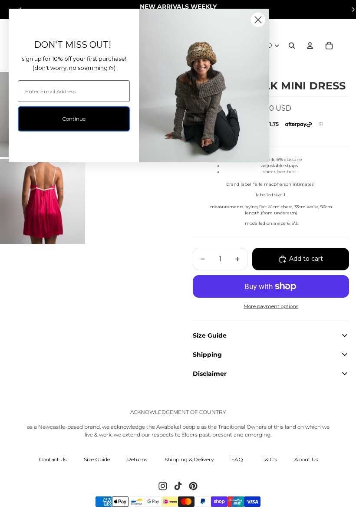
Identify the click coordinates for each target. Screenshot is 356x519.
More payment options (271, 306)
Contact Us (52, 459)
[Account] (310, 45)
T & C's (268, 459)
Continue (74, 118)
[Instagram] (163, 486)
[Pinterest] (193, 486)
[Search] (291, 45)
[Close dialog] (258, 19)
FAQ (237, 459)
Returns (137, 459)
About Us (306, 459)
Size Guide (97, 459)
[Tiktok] (178, 486)
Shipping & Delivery (189, 459)
